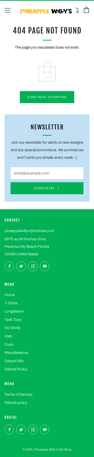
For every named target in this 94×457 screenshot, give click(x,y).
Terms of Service (18, 394)
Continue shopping (47, 97)
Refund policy (16, 403)
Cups (9, 344)
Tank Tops (13, 320)
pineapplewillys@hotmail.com (29, 231)
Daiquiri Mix (14, 361)
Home (10, 295)
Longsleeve (14, 311)
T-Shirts (11, 303)
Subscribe (44, 188)
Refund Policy (16, 369)
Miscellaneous (16, 353)
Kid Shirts (12, 328)
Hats (8, 336)
